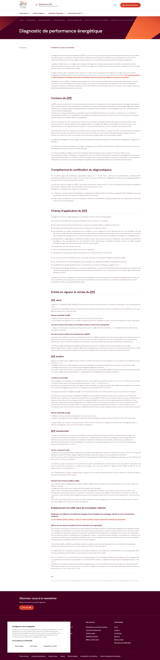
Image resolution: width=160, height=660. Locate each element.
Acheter (117, 630)
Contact (62, 656)
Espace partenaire (131, 5)
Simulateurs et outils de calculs (96, 627)
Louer (116, 627)
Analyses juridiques (59, 20)
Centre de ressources (44, 20)
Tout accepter (19, 646)
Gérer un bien (118, 640)
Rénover (117, 636)
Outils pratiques (31, 20)
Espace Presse (53, 656)
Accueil (21, 20)
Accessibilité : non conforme (88, 656)
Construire (117, 633)
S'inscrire (25, 608)
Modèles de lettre (92, 636)
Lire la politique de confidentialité (22, 640)
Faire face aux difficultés (122, 643)
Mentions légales (73, 656)
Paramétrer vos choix (50, 646)
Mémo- (92, 640)
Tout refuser (33, 646)
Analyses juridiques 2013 (74, 20)
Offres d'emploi (24, 656)
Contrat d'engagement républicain (110, 656)
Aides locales (90, 633)
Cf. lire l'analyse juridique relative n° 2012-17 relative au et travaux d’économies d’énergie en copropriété (88, 519)
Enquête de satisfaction (38, 656)
